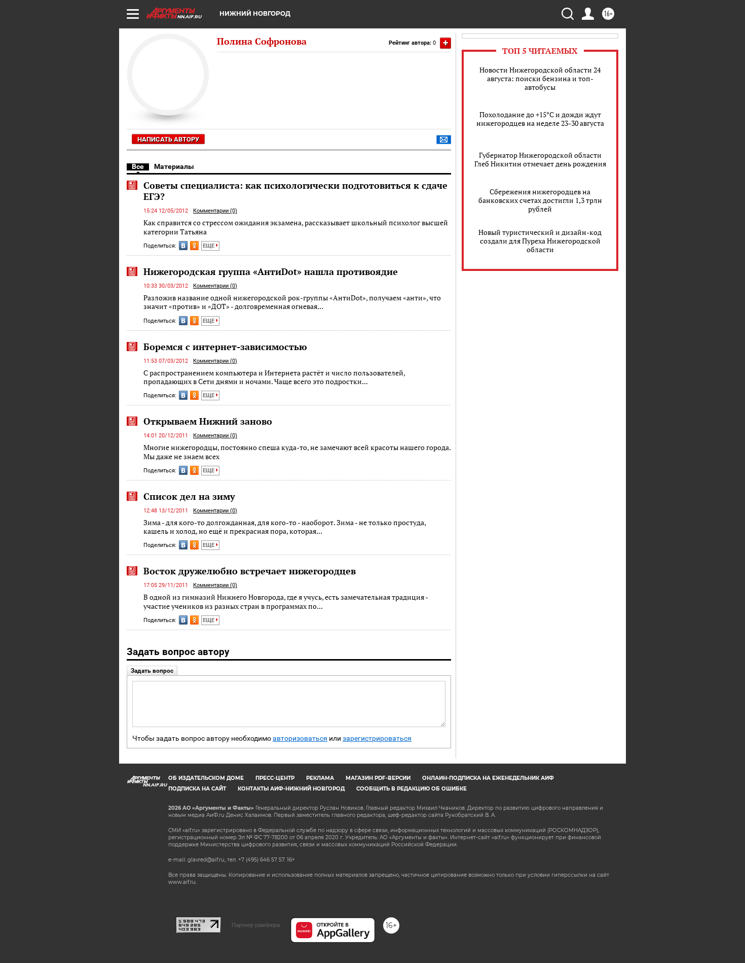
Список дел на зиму (189, 496)
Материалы (174, 166)
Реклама (320, 778)
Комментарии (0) (215, 211)
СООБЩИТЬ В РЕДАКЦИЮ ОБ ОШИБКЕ (411, 788)
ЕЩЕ (209, 246)
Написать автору (168, 139)
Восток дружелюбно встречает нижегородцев (249, 571)
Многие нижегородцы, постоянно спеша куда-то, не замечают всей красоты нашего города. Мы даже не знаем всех (297, 452)
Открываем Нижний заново (207, 421)
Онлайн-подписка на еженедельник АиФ (488, 778)
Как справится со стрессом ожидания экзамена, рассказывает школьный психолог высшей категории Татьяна (295, 227)
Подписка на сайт (197, 788)
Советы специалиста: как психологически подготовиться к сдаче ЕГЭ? (295, 190)
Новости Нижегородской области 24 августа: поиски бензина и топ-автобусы (540, 78)
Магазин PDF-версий (378, 778)
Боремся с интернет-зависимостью (225, 346)
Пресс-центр (274, 778)
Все (138, 166)
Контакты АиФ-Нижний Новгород (291, 788)
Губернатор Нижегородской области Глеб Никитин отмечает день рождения (540, 159)
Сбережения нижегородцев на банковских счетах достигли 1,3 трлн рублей (540, 200)
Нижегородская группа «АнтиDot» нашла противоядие (270, 271)
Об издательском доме (206, 778)
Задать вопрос (152, 670)
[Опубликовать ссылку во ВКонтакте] (183, 245)
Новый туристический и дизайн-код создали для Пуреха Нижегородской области (540, 241)
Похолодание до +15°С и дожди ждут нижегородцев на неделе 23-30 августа (540, 118)
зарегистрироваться (377, 738)
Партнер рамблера (256, 925)
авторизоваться (300, 738)
